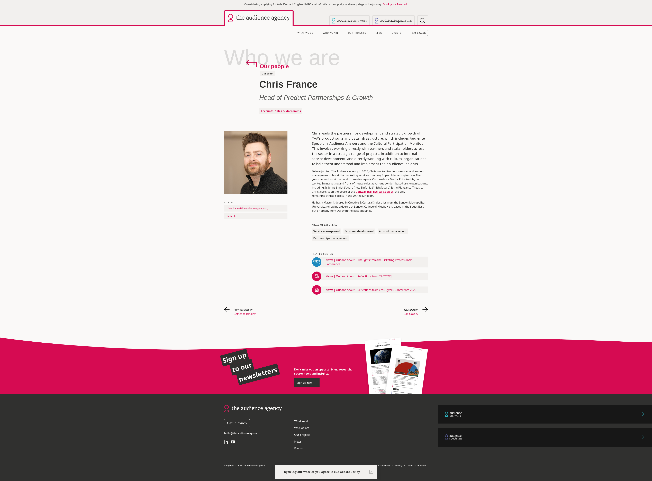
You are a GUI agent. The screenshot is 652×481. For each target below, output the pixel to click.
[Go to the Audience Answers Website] (545, 414)
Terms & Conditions (416, 465)
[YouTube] (234, 441)
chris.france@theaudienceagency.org (247, 208)
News (379, 32)
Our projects (357, 32)
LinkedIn (231, 216)
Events (397, 32)
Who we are (331, 32)
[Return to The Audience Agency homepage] (253, 408)
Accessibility (384, 465)
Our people (274, 66)
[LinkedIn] (227, 441)
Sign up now (305, 383)
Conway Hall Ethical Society (374, 191)
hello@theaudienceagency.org (243, 433)
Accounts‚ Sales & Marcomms (281, 111)
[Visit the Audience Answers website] (349, 21)
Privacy (398, 465)
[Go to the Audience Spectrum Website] (545, 437)
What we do (305, 32)
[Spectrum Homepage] (393, 21)
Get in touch (419, 33)
